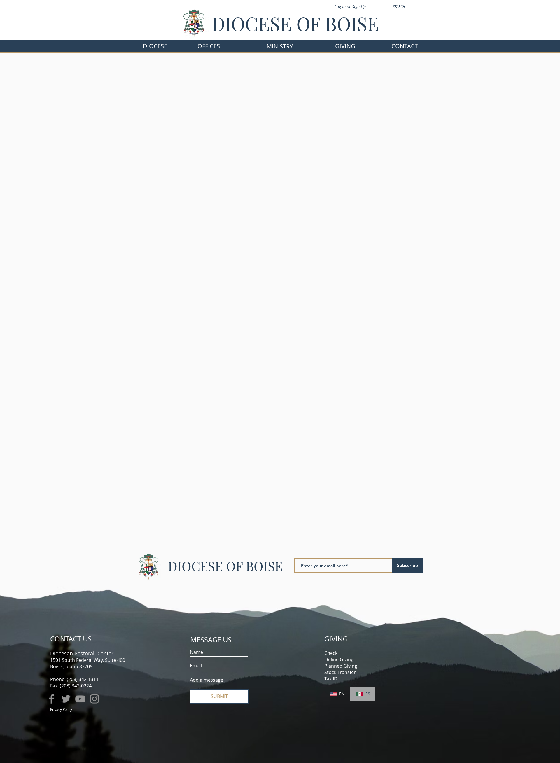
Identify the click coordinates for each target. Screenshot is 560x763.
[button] (209, 46)
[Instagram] (94, 699)
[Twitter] (66, 699)
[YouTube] (80, 699)
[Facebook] (52, 699)
